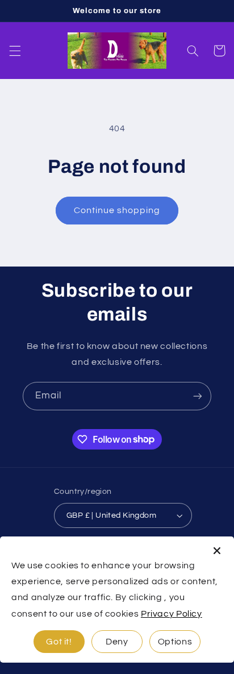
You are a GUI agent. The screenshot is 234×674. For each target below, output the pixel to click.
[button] (15, 51)
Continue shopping (117, 210)
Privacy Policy (171, 613)
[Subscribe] (198, 396)
